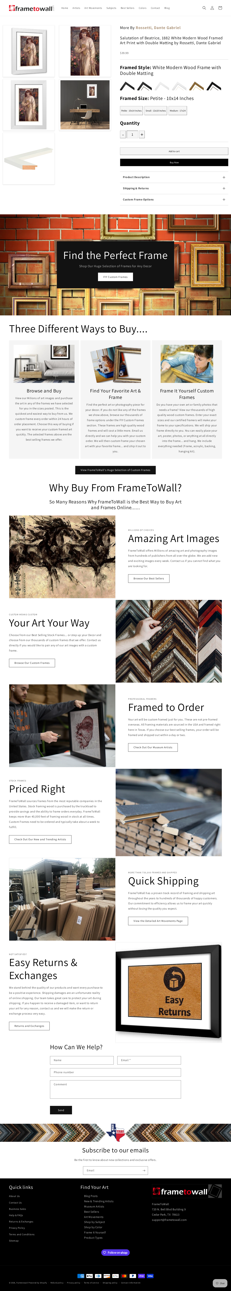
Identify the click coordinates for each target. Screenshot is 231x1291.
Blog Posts (91, 1196)
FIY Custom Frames (115, 277)
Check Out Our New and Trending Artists (40, 839)
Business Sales (17, 1209)
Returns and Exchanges (29, 1026)
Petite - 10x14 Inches (131, 110)
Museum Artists (94, 1206)
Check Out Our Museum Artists (153, 747)
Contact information (131, 1282)
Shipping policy (110, 1282)
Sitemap (14, 1240)
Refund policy (57, 1282)
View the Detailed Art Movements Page (158, 921)
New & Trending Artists (99, 1201)
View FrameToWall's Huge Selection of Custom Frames (115, 470)
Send (61, 1110)
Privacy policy (73, 1282)
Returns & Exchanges (21, 1221)
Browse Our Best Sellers (149, 578)
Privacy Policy (17, 1227)
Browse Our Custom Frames (32, 663)
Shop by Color (93, 1227)
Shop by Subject (94, 1222)
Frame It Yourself (95, 1232)
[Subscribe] (144, 1170)
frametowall (22, 1282)
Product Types (93, 1238)
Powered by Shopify (38, 1282)
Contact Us (15, 1202)
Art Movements (94, 1217)
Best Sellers (91, 1212)
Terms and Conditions (22, 1234)
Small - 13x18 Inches (156, 110)
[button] (204, 8)
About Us (14, 1196)
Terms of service (91, 1282)
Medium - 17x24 (178, 110)
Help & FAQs (16, 1215)
